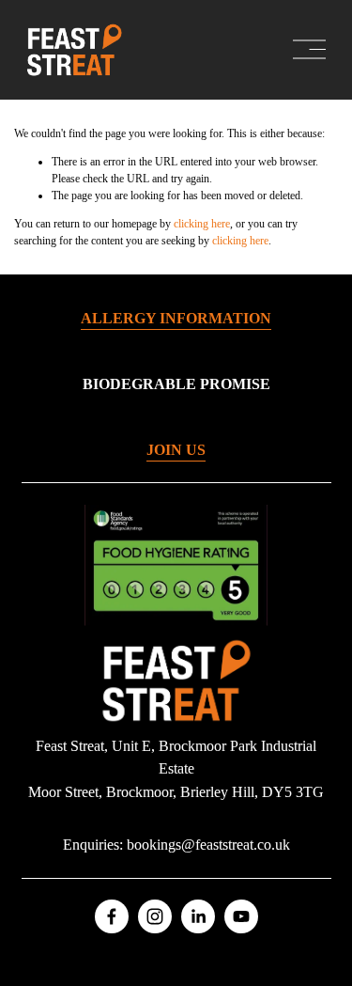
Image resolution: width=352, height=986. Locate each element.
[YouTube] (241, 916)
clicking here (202, 223)
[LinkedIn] (198, 916)
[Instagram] (155, 916)
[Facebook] (112, 916)
